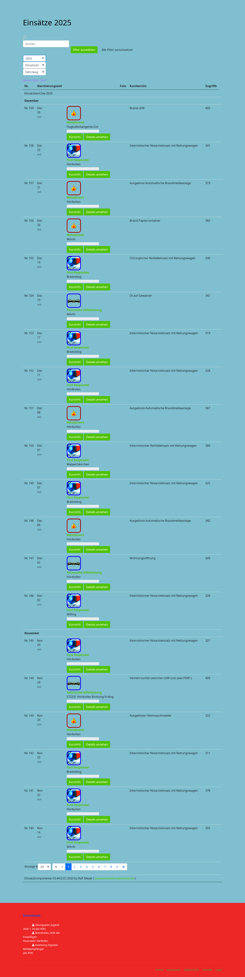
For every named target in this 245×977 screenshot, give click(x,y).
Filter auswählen (84, 50)
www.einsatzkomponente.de (114, 878)
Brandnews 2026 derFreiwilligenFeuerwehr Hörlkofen (41, 937)
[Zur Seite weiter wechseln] (117, 866)
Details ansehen (97, 137)
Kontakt (207, 969)
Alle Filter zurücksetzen (117, 50)
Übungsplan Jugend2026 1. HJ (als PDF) (41, 927)
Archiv (159, 969)
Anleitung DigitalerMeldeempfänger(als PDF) (40, 949)
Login (218, 969)
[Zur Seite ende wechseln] (123, 866)
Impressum (173, 969)
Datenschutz (191, 969)
